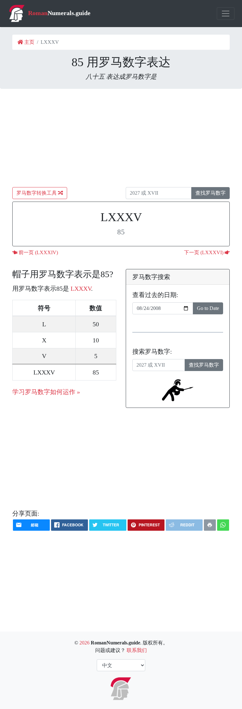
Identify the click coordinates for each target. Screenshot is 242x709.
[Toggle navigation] (225, 13)
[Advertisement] (121, 138)
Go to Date (208, 308)
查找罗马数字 (210, 193)
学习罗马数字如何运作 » (46, 391)
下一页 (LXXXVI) (204, 252)
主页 (28, 42)
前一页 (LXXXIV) (37, 252)
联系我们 (137, 650)
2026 (84, 642)
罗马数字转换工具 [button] (37, 193)
